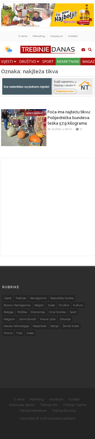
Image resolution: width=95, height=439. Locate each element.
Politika (22, 312)
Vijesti (7, 61)
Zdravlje (64, 319)
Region (39, 305)
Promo (8, 333)
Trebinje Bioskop (64, 410)
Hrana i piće (47, 319)
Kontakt (73, 36)
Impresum (56, 36)
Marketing (39, 36)
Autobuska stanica (22, 405)
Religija (8, 312)
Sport (48, 61)
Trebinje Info (49, 405)
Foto (19, 333)
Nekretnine (68, 61)
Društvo (28, 61)
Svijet (51, 305)
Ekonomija (38, 312)
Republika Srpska (62, 298)
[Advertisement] (47, 207)
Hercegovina (38, 298)
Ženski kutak (71, 326)
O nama (22, 36)
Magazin (9, 319)
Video (30, 333)
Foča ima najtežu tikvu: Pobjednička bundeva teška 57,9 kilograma (69, 117)
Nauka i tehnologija (16, 326)
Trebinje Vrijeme (74, 405)
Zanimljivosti (27, 319)
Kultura (78, 305)
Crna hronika (57, 312)
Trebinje (20, 298)
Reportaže (39, 326)
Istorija (54, 326)
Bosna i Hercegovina (17, 305)
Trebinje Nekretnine (33, 410)
